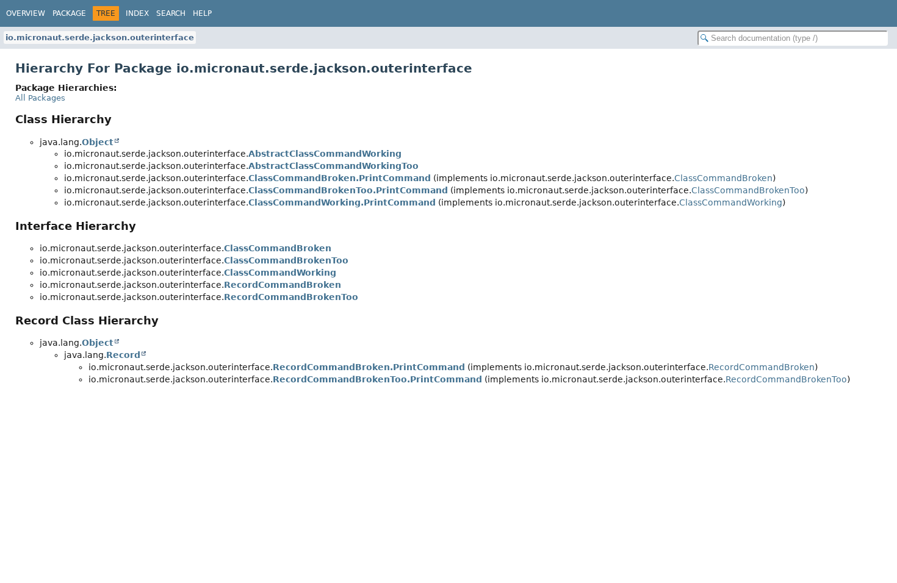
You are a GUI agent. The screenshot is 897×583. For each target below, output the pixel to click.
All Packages (40, 97)
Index (137, 13)
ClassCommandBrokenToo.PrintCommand (348, 190)
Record (123, 355)
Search (171, 13)
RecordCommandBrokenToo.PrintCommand (377, 379)
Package (69, 13)
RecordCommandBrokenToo (291, 297)
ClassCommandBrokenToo (748, 190)
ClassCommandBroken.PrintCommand (339, 178)
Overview (25, 13)
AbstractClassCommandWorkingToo (333, 166)
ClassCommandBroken (723, 178)
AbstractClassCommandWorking (325, 154)
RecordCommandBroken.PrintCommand (369, 367)
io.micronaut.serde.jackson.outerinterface (99, 37)
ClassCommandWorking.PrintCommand (342, 202)
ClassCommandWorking (730, 202)
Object (97, 142)
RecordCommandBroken (282, 285)
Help (202, 13)
